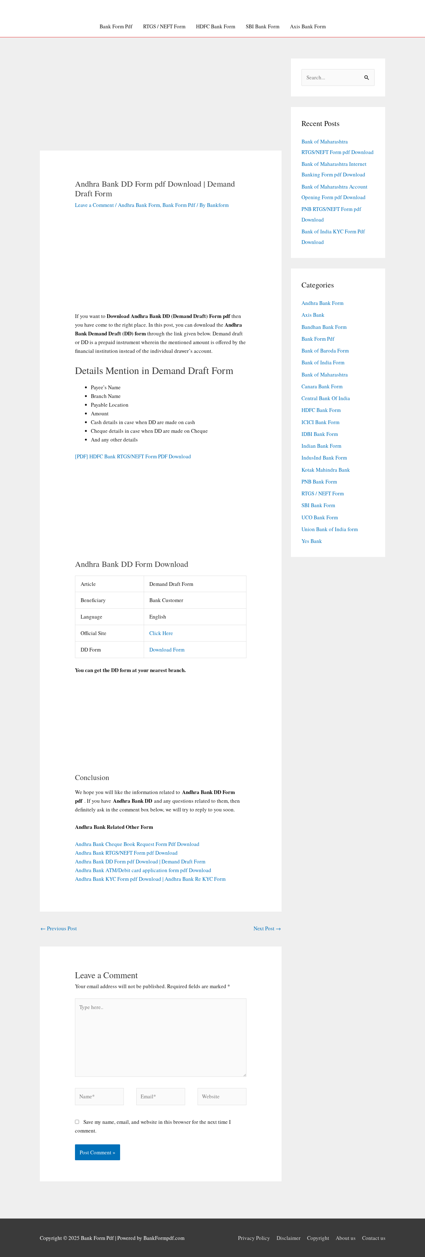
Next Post (267, 928)
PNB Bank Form (319, 481)
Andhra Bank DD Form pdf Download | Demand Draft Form (140, 861)
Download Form (166, 649)
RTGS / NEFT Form (164, 26)
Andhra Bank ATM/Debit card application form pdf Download (143, 870)
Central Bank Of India (325, 398)
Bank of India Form (322, 362)
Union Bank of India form (329, 529)
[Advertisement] (161, 104)
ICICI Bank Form (320, 422)
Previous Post (58, 928)
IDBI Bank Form (319, 433)
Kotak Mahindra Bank (325, 469)
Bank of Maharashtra (324, 374)
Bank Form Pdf (116, 26)
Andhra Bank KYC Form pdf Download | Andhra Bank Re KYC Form (150, 878)
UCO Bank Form (319, 517)
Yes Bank (311, 540)
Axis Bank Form (308, 26)
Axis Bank (313, 314)
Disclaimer (289, 1237)
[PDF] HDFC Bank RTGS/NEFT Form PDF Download (133, 456)
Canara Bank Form (322, 386)
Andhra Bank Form (139, 204)
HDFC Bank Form (215, 26)
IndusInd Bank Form (324, 457)
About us (346, 1237)
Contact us (373, 1237)
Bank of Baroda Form (325, 350)
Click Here (161, 633)
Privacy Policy (254, 1237)
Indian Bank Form (321, 445)
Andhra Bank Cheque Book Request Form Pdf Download (137, 844)
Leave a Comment (94, 204)
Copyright (318, 1237)
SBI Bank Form (262, 26)
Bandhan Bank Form (324, 326)
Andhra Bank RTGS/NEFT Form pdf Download (126, 852)
